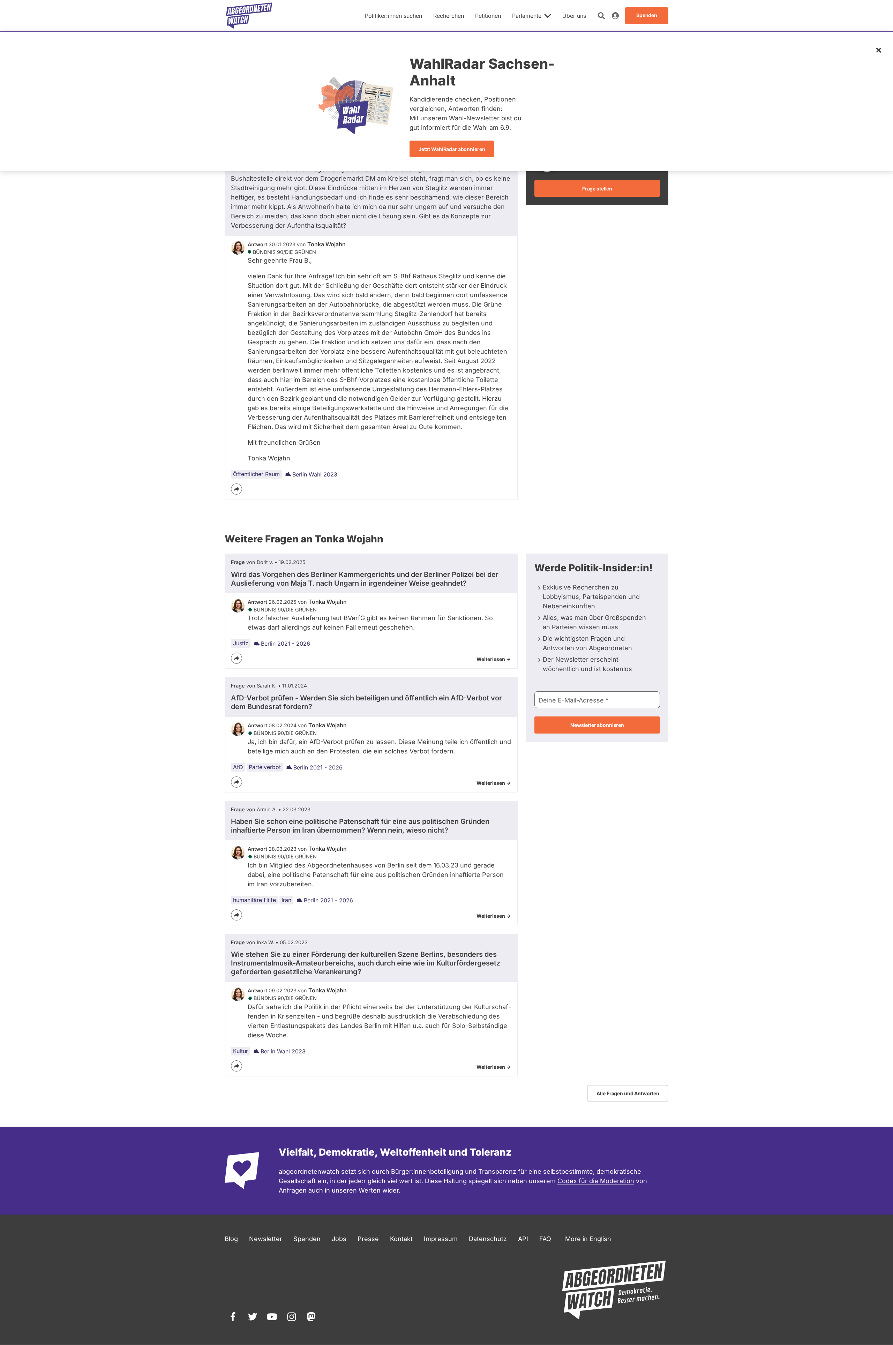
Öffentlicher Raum (256, 474)
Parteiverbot (265, 767)
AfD (238, 767)
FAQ (545, 1238)
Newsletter (265, 1238)
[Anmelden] (615, 16)
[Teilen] (236, 489)
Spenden (307, 1238)
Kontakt (401, 1238)
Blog (231, 1238)
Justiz (240, 643)
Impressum (441, 1238)
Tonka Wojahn (326, 244)
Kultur (240, 1050)
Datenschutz (488, 1238)
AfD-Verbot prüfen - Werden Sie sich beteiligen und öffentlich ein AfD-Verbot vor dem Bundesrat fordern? (366, 702)
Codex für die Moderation (595, 1181)
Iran (286, 899)
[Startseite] (249, 15)
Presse (368, 1238)
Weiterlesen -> (493, 659)
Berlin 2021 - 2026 (285, 643)
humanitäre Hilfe (254, 899)
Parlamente (526, 15)
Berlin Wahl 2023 (314, 474)
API (523, 1238)
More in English (588, 1238)
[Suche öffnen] (601, 16)
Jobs (339, 1238)
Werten (370, 1190)
